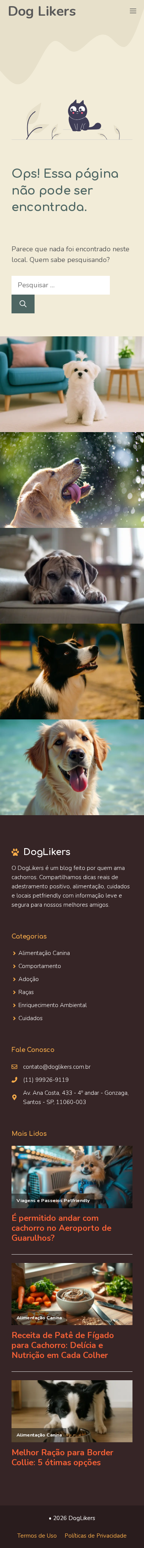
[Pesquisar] (23, 304)
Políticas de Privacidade (96, 1536)
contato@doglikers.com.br (57, 1067)
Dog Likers (42, 11)
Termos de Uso (37, 1536)
